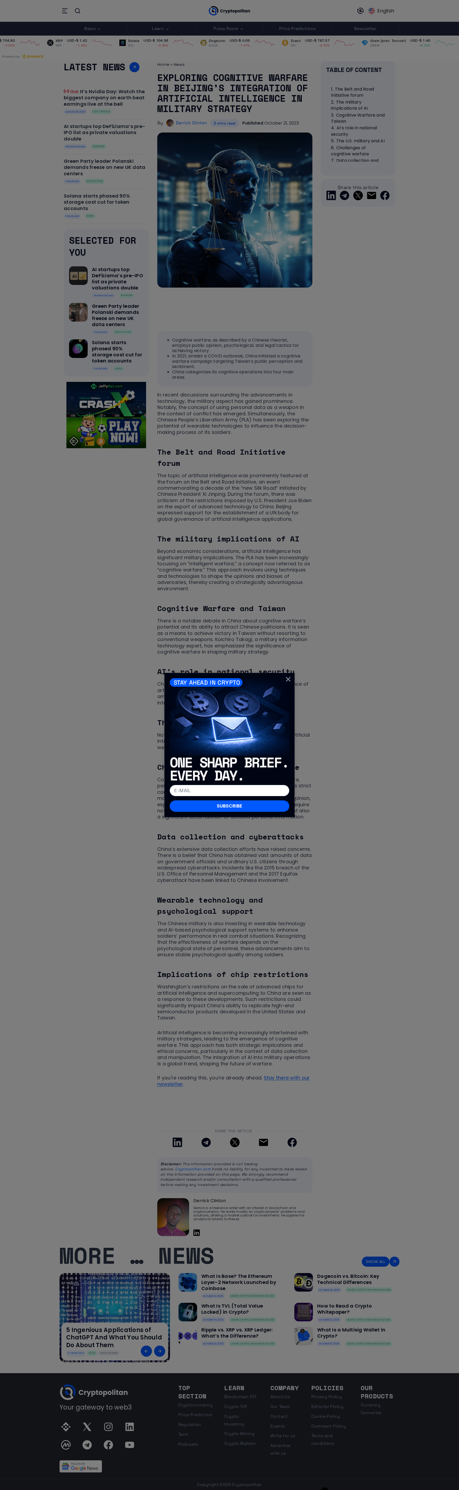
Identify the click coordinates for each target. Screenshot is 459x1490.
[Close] (288, 679)
